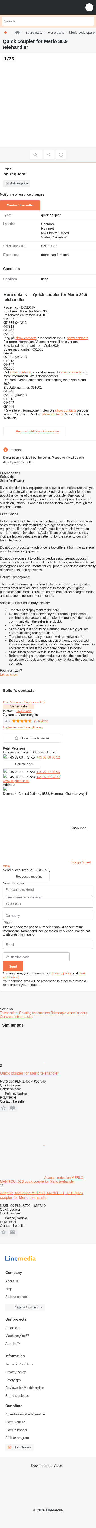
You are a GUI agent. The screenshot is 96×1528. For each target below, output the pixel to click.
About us (11, 1281)
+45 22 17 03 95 (48, 772)
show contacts (26, 338)
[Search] (89, 21)
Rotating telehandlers (35, 1013)
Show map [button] (78, 828)
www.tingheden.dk (16, 781)
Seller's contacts (17, 1297)
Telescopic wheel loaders (69, 1013)
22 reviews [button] (41, 721)
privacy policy (62, 973)
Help (8, 1289)
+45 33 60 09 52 (48, 757)
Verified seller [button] (19, 706)
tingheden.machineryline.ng (23, 727)
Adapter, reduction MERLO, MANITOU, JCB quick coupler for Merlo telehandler (41, 1195)
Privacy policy (15, 1372)
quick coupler (51, 215)
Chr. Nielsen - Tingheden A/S (24, 702)
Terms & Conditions (19, 1364)
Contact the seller (20, 205)
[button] (89, 7)
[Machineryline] (17, 32)
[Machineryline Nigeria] (31, 7)
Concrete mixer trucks (16, 1016)
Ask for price (19, 183)
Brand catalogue (17, 1395)
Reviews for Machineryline (24, 1388)
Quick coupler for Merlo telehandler (29, 1073)
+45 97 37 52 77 (48, 777)
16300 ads (23, 711)
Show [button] (31, 757)
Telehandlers (9, 1013)
